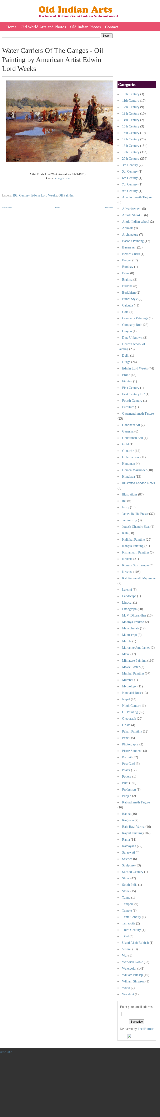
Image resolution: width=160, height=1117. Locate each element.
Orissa (126, 725)
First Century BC (133, 394)
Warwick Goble (132, 962)
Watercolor (129, 968)
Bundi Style (130, 299)
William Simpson (133, 981)
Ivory (125, 507)
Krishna (127, 571)
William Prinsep (132, 975)
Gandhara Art (131, 425)
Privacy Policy (6, 1052)
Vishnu (126, 949)
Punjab (126, 796)
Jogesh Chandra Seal (136, 526)
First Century (130, 387)
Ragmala (128, 820)
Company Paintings (135, 318)
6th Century (130, 178)
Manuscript (129, 634)
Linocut (127, 602)
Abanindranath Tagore (137, 197)
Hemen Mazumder (134, 470)
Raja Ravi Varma (133, 826)
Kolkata (127, 559)
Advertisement (131, 208)
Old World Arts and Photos (43, 27)
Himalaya (128, 476)
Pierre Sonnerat (132, 750)
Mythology (129, 686)
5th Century (130, 171)
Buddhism (129, 292)
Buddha (127, 286)
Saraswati (128, 852)
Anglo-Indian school (135, 221)
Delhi (125, 355)
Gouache (128, 450)
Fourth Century (132, 400)
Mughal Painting (133, 673)
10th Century (130, 94)
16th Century (130, 133)
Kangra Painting (133, 546)
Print (125, 783)
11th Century (130, 100)
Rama (126, 839)
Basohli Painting (133, 241)
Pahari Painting (132, 731)
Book (125, 273)
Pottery (126, 776)
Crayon (127, 331)
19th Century (21, 195)
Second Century (132, 872)
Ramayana (129, 846)
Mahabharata (130, 628)
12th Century (130, 107)
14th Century (130, 120)
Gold (125, 444)
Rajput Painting (132, 833)
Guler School (131, 457)
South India (129, 884)
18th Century (130, 145)
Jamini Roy (129, 520)
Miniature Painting (134, 660)
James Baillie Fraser (135, 513)
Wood (126, 988)
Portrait (127, 757)
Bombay (127, 266)
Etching (127, 381)
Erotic (126, 375)
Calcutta (127, 305)
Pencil (126, 738)
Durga (126, 362)
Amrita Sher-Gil (132, 215)
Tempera (128, 904)
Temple (127, 910)
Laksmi (127, 589)
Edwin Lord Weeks (44, 195)
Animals (127, 228)
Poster (126, 770)
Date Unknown (132, 337)
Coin (125, 312)
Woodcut (128, 994)
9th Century (130, 191)
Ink (124, 501)
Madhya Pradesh (133, 622)
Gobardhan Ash (132, 438)
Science (127, 859)
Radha (126, 814)
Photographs (130, 744)
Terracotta (128, 923)
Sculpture (128, 865)
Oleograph (129, 718)
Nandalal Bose (131, 692)
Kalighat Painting (133, 539)
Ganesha (128, 431)
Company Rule (132, 324)
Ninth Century (131, 705)
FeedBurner (145, 1029)
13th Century (130, 113)
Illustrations (129, 494)
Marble (126, 641)
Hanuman (128, 463)
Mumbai (127, 680)
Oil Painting (66, 195)
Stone (126, 891)
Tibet (125, 936)
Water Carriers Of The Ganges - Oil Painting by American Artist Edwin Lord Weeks (52, 59)
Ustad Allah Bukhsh (135, 942)
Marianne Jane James (136, 647)
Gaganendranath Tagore (138, 413)
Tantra (126, 897)
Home (11, 27)
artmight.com (62, 178)
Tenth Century (131, 917)
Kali (125, 533)
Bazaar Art (129, 247)
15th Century (130, 126)
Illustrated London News (138, 483)
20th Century (130, 158)
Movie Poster (131, 667)
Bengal (126, 260)
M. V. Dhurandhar (134, 615)
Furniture (128, 407)
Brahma (127, 279)
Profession (129, 789)
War (125, 955)
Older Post (108, 207)
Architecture (130, 234)
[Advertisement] (57, 242)
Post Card (128, 763)
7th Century (130, 184)
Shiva (126, 878)
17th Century (130, 139)
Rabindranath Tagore (136, 802)
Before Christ (131, 254)
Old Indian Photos (85, 27)
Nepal (126, 699)
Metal (126, 654)
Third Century (131, 930)
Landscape (129, 596)
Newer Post (7, 207)
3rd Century (130, 165)
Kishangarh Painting (135, 552)
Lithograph (129, 609)
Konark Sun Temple (135, 565)
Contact (111, 27)
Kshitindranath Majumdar (139, 578)
